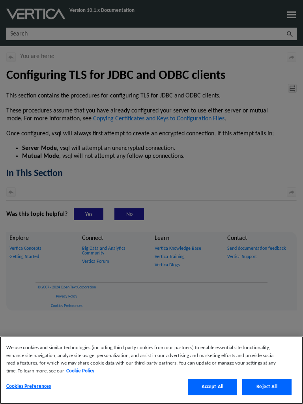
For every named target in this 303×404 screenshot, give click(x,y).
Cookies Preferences (28, 386)
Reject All (266, 386)
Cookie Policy (80, 371)
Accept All (212, 386)
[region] (151, 370)
